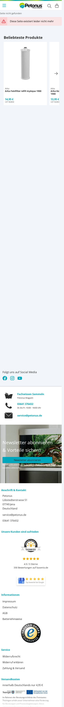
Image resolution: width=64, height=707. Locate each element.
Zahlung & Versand (13, 668)
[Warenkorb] (56, 5)
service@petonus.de (29, 415)
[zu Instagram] (12, 378)
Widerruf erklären (12, 662)
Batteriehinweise (12, 619)
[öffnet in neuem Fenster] (31, 580)
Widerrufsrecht (11, 656)
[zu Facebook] (5, 378)
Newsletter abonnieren (27, 460)
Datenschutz (9, 607)
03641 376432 (25, 404)
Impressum (9, 601)
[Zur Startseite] (30, 5)
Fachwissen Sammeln (30, 394)
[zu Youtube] (19, 378)
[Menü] (4, 5)
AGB (4, 613)
